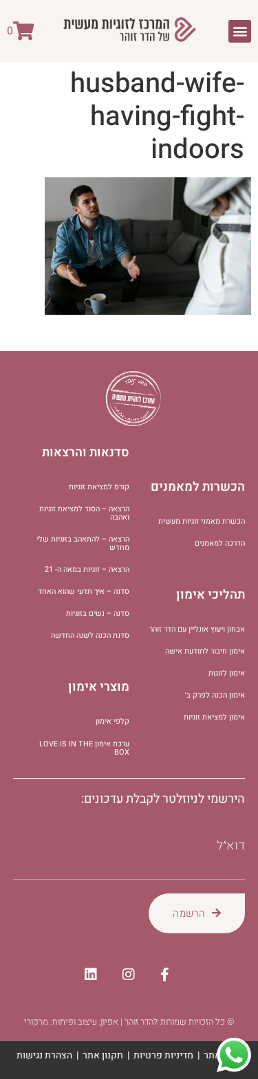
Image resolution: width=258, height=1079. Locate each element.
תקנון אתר (103, 1055)
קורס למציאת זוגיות (99, 487)
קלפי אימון (112, 721)
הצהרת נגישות (44, 1055)
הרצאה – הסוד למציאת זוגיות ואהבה (84, 513)
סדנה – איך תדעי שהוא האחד (83, 591)
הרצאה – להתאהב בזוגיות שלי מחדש (82, 543)
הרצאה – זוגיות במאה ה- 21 (87, 569)
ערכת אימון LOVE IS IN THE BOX (84, 748)
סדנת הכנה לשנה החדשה (90, 635)
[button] (239, 31)
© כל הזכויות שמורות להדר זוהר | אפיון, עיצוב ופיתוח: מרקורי (129, 1021)
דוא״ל (231, 846)
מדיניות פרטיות (163, 1055)
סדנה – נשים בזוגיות (97, 613)
